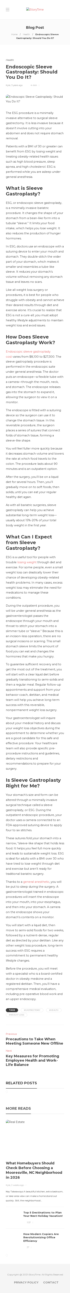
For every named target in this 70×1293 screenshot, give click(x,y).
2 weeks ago (17, 1185)
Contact (51, 1282)
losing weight (27, 562)
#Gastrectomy (32, 1010)
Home (14, 34)
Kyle (8, 85)
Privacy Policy (26, 1282)
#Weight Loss (16, 1015)
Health (26, 34)
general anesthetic (36, 882)
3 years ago (17, 85)
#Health (53, 1010)
